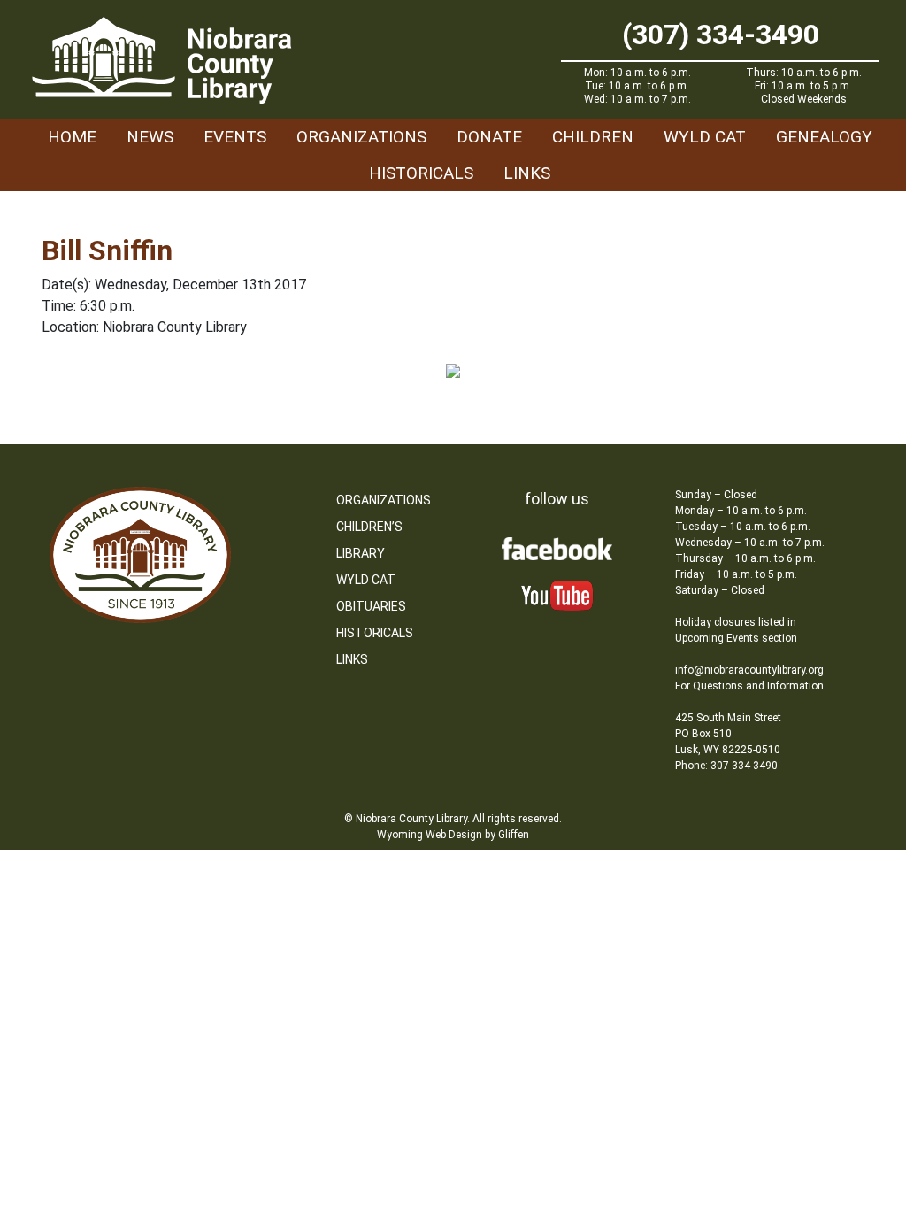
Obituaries (371, 606)
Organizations (361, 137)
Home (72, 137)
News (150, 137)
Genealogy (824, 137)
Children (592, 137)
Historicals (421, 173)
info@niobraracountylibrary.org (749, 670)
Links (526, 173)
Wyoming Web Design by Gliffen (453, 834)
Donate (489, 137)
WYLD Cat (705, 137)
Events (234, 137)
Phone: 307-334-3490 (726, 765)
